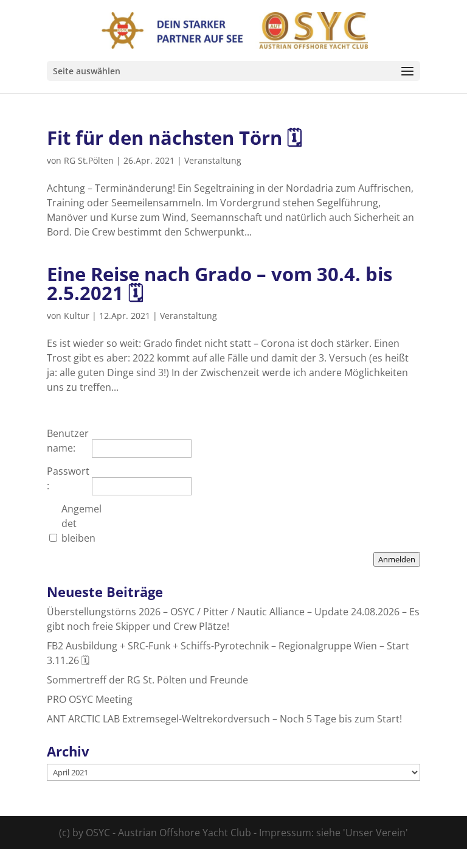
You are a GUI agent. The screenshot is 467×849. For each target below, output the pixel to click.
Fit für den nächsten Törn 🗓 (175, 137)
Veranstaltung (212, 160)
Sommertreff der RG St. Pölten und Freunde (147, 680)
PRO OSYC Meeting (90, 699)
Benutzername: (68, 441)
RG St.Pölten (89, 160)
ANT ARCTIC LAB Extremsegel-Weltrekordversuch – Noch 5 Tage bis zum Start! (224, 718)
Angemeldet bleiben (81, 523)
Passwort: (68, 478)
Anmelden (396, 559)
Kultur (76, 315)
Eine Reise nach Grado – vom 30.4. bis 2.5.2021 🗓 (219, 283)
